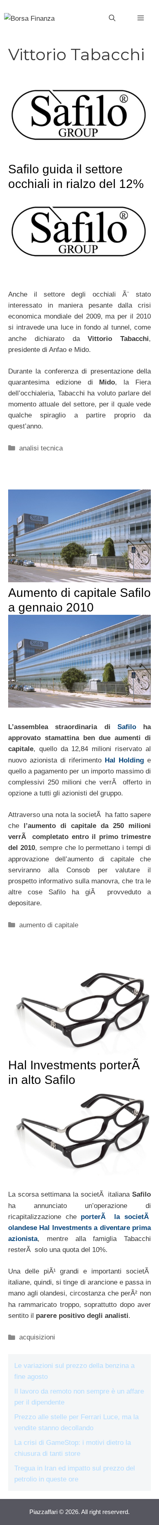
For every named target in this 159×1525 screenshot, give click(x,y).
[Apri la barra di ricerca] (112, 18)
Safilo (126, 727)
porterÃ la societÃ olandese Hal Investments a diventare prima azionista (79, 1228)
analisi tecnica (41, 448)
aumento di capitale (48, 925)
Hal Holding (124, 760)
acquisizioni (37, 1337)
